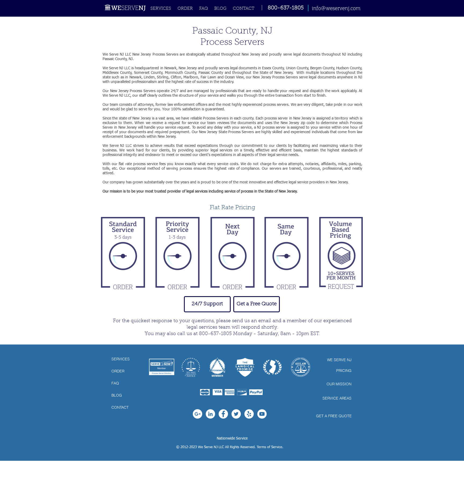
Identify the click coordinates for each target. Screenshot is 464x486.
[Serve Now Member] (161, 366)
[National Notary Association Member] (217, 367)
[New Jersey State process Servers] (272, 367)
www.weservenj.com (285, 404)
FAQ (115, 383)
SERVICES (120, 359)
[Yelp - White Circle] (249, 414)
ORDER (117, 371)
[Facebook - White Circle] (223, 414)
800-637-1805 (286, 8)
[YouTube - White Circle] (262, 414)
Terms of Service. (270, 447)
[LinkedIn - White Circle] (210, 414)
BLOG (116, 395)
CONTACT (120, 407)
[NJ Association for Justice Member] (191, 367)
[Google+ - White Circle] (197, 414)
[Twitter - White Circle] (236, 414)
